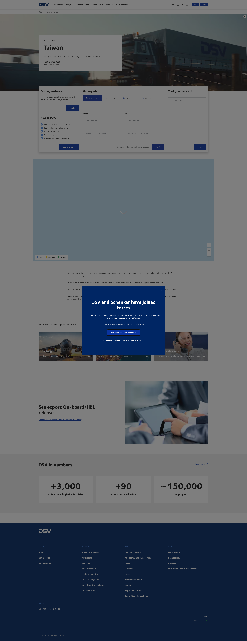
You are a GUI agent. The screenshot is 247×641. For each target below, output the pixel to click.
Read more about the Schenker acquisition (121, 341)
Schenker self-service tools (123, 332)
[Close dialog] (162, 289)
